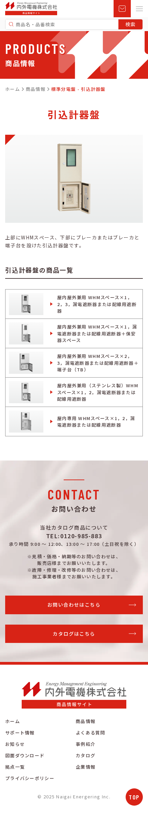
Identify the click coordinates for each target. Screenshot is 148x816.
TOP (134, 797)
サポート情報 (20, 732)
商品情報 (85, 721)
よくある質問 (90, 732)
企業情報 (85, 766)
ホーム (12, 721)
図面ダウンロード (24, 755)
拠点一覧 (15, 766)
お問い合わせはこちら (74, 604)
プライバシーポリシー (29, 778)
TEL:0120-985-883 (74, 536)
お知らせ (15, 744)
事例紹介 (85, 744)
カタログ (85, 755)
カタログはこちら (74, 633)
